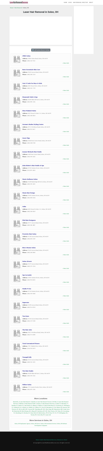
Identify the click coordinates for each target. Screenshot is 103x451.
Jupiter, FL (21, 405)
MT (26, 409)
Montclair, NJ (17, 411)
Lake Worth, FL (28, 405)
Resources (60, 440)
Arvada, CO (58, 403)
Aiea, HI (44, 407)
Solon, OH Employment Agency (22, 423)
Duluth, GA (31, 407)
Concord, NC (31, 409)
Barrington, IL (50, 407)
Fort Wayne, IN (58, 407)
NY (46, 411)
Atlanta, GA (25, 407)
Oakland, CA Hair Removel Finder (27, 403)
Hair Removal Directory (80, 2)
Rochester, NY (41, 411)
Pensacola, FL (59, 405)
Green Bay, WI (41, 415)
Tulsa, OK (60, 411)
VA (55, 413)
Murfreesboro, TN (43, 413)
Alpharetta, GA (17, 407)
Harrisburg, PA (19, 413)
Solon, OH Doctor (35, 423)
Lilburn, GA (38, 407)
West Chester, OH (52, 411)
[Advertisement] (41, 30)
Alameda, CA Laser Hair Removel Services (41, 401)
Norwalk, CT (65, 403)
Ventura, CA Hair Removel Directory (45, 403)
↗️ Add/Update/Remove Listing (40, 50)
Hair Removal (18, 8)
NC (44, 409)
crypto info (48, 415)
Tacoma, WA (34, 415)
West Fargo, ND (49, 409)
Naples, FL (41, 405)
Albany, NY (34, 411)
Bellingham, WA (63, 413)
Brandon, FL (15, 405)
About (91, 2)
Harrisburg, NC (39, 409)
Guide (70, 2)
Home (65, 2)
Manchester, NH (58, 409)
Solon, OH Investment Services (48, 423)
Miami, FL (35, 405)
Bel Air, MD (22, 409)
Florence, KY (15, 409)
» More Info (66, 63)
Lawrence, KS (66, 407)
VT (58, 413)
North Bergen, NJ (26, 411)
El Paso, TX (51, 413)
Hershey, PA (27, 413)
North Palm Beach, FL (50, 405)
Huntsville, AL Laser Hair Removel (21, 401)
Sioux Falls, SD (34, 413)
